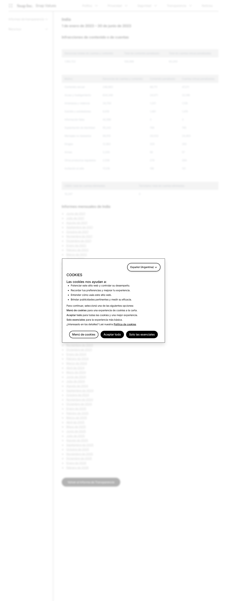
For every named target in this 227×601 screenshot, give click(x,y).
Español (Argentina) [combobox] (142, 267)
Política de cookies (125, 324)
